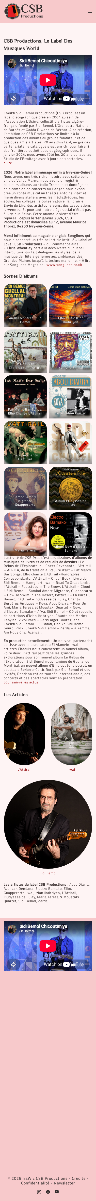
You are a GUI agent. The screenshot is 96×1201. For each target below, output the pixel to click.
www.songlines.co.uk (64, 265)
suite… (9, 163)
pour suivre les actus (21, 682)
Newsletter (64, 1183)
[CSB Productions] (24, 11)
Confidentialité (35, 1183)
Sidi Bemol (48, 873)
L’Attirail (24, 769)
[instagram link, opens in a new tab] (39, 1191)
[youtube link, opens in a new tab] (57, 1191)
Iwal (71, 769)
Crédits (78, 1178)
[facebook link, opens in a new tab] (48, 1191)
